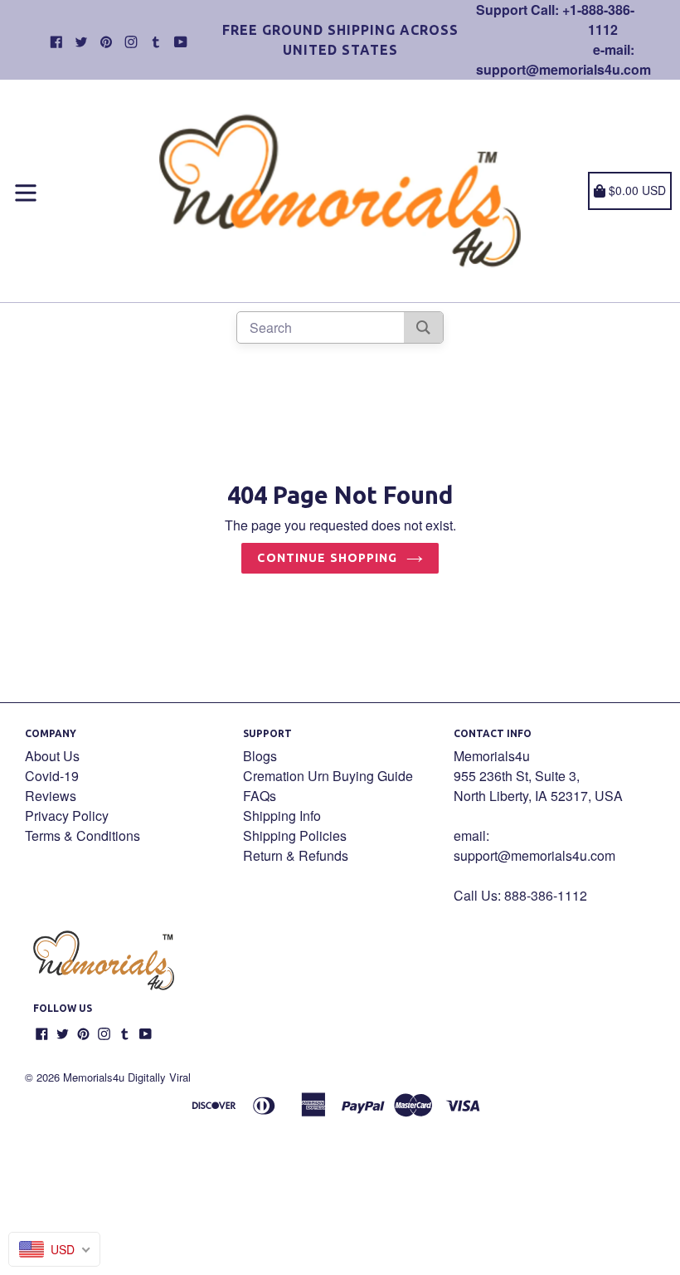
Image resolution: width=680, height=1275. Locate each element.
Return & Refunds (295, 855)
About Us (52, 755)
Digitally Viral (159, 1077)
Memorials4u (93, 1077)
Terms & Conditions (82, 835)
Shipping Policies (295, 835)
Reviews (50, 795)
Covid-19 (52, 775)
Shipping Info (282, 815)
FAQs (259, 795)
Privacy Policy (67, 815)
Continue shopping (327, 557)
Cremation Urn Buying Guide (328, 775)
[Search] (423, 327)
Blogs (260, 755)
